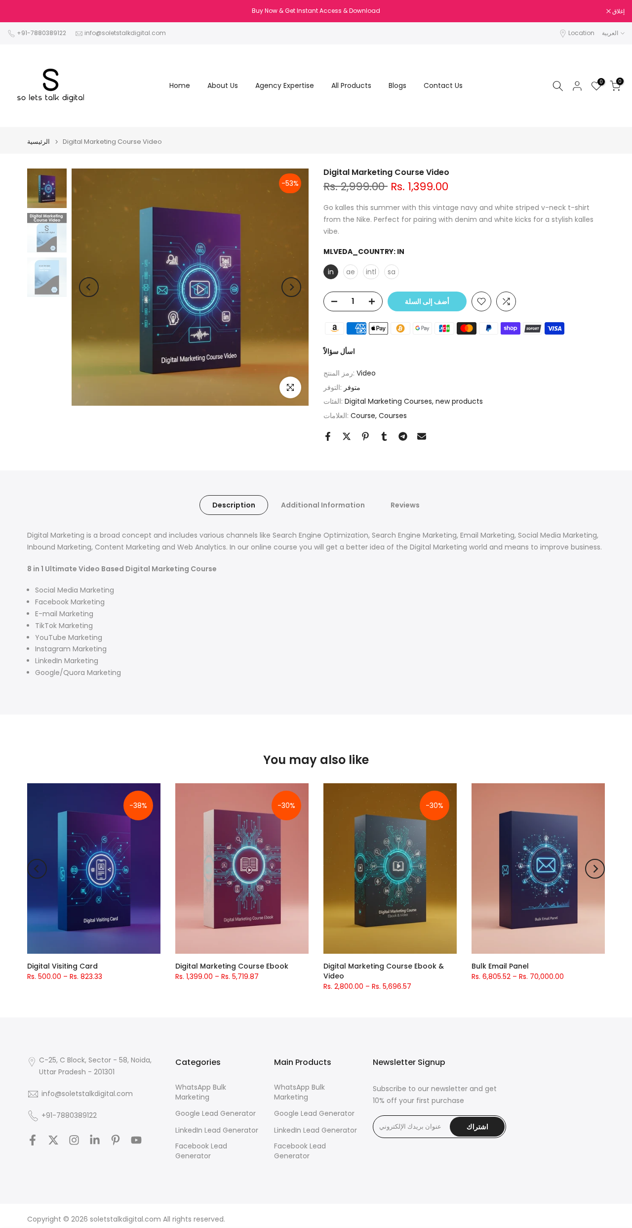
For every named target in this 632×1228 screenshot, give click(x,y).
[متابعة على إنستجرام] (74, 1140)
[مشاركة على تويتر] (346, 436)
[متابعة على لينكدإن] (94, 1140)
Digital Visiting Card (62, 966)
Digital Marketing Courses (388, 401)
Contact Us (443, 85)
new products (459, 401)
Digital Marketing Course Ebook (231, 966)
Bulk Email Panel (500, 966)
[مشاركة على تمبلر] (384, 436)
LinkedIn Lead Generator (216, 1130)
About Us (222, 85)
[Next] (291, 287)
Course (363, 416)
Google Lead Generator (215, 1113)
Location (581, 33)
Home (179, 85)
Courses (393, 416)
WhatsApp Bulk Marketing (200, 1092)
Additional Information (323, 505)
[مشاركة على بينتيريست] (365, 436)
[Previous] (89, 287)
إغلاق (19, 11)
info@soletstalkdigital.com (125, 33)
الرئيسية (38, 141)
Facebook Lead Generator (201, 1151)
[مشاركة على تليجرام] (402, 436)
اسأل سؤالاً (339, 351)
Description (233, 505)
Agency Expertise (284, 85)
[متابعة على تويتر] (53, 1140)
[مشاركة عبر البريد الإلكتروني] (421, 436)
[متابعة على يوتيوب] (136, 1140)
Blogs (397, 85)
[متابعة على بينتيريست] (115, 1140)
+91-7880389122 (41, 33)
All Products (351, 85)
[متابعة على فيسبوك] (32, 1140)
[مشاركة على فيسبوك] (327, 436)
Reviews (405, 505)
